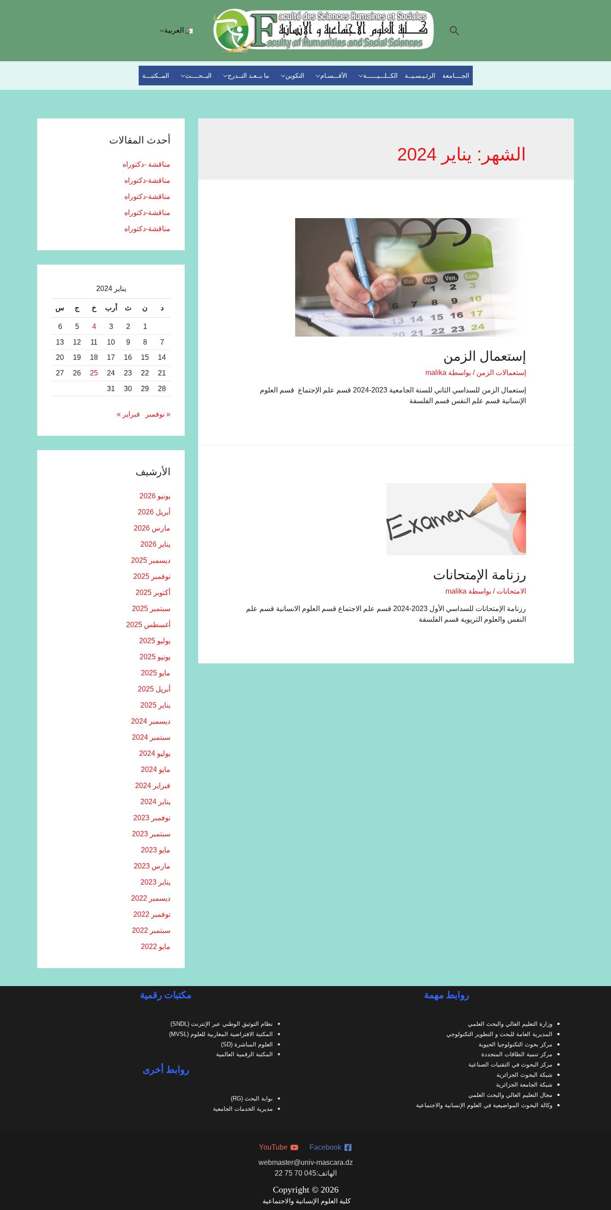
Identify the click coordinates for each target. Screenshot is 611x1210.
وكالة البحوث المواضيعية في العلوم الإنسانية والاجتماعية (484, 1105)
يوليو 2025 (154, 641)
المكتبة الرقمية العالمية (244, 1054)
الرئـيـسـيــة (420, 75)
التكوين (294, 75)
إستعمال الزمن (484, 356)
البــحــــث (198, 75)
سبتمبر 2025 (151, 608)
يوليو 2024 (154, 753)
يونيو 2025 (155, 657)
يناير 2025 (155, 705)
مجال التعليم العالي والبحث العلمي (510, 1095)
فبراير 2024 (152, 785)
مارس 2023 (152, 866)
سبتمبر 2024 (151, 737)
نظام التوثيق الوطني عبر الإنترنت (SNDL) (221, 1023)
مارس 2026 (152, 528)
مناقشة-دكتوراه (147, 180)
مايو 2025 (155, 673)
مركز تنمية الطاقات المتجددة (516, 1054)
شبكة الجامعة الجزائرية (524, 1084)
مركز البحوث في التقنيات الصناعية (510, 1064)
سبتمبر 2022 (151, 930)
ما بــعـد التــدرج (248, 75)
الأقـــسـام (333, 75)
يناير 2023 (155, 882)
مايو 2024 (155, 769)
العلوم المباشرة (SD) (247, 1044)
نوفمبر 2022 (151, 914)
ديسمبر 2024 (150, 721)
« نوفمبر (157, 414)
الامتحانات (511, 591)
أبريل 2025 (154, 689)
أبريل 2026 (154, 512)
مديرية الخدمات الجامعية (243, 1108)
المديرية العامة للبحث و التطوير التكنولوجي (499, 1034)
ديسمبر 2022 (150, 898)
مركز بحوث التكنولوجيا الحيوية (515, 1044)
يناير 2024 (155, 801)
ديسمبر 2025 (150, 560)
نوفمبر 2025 (151, 576)
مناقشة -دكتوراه (146, 164)
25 (94, 373)
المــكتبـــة (155, 75)
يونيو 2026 (155, 496)
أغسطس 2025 (148, 624)
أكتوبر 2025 (153, 592)
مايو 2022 (155, 946)
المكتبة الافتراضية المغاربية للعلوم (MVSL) (221, 1034)
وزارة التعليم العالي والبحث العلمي (510, 1023)
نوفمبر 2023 (151, 818)
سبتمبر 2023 (151, 834)
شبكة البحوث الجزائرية (524, 1074)
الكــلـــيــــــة (380, 75)
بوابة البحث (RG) (252, 1098)
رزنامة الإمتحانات (479, 574)
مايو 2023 (155, 850)
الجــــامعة (455, 75)
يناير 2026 (155, 544)
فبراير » (128, 414)
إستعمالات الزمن (501, 372)
